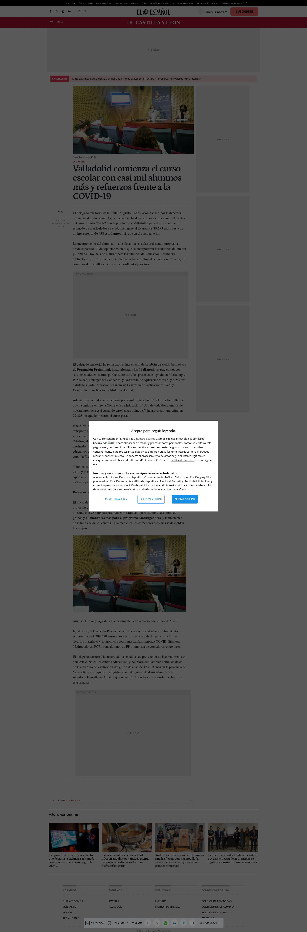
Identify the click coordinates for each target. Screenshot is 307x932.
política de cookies (182, 460)
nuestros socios (145, 438)
